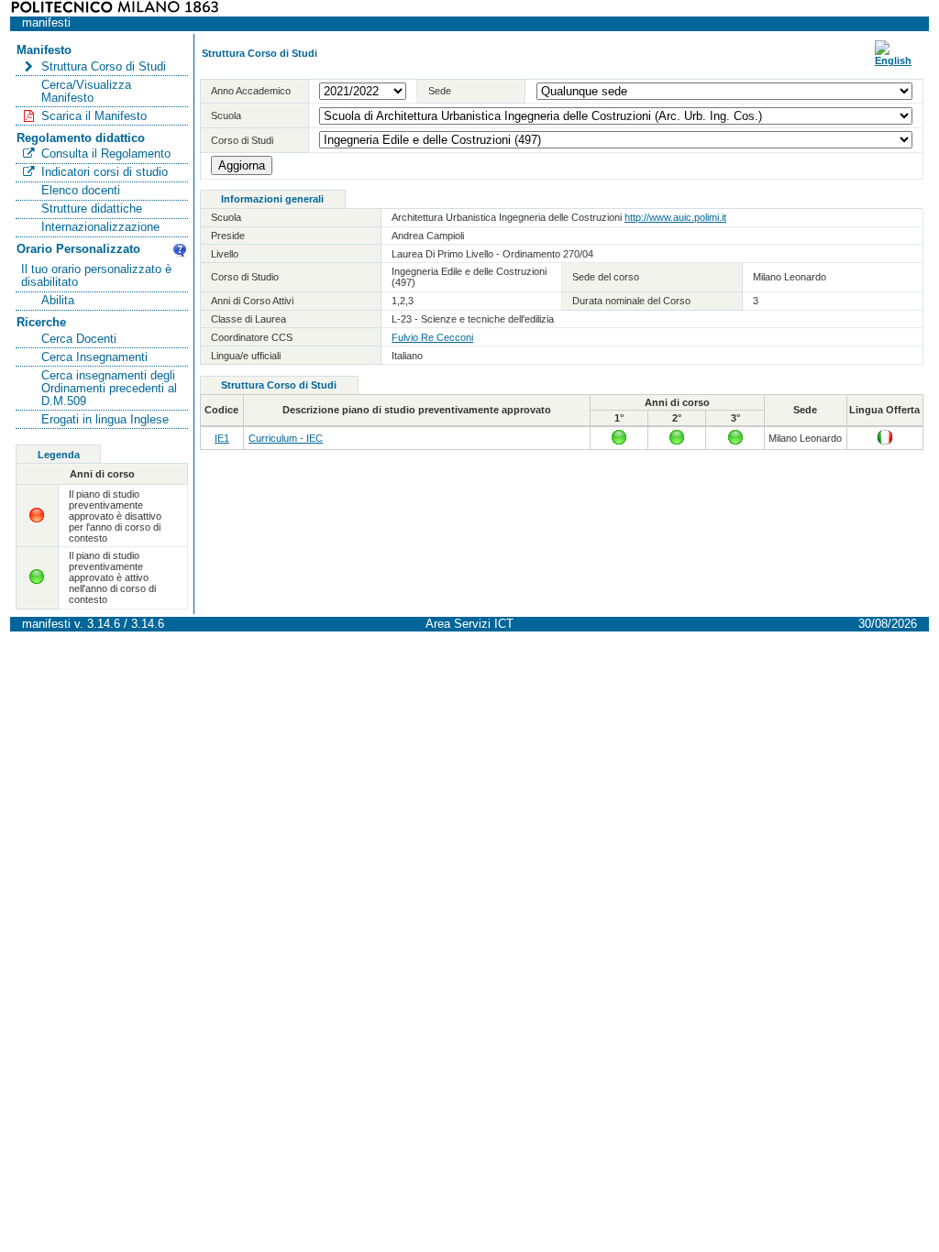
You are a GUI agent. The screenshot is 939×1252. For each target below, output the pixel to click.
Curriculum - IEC (286, 438)
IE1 (222, 438)
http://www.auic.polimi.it (675, 217)
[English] (893, 60)
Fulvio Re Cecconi (432, 337)
